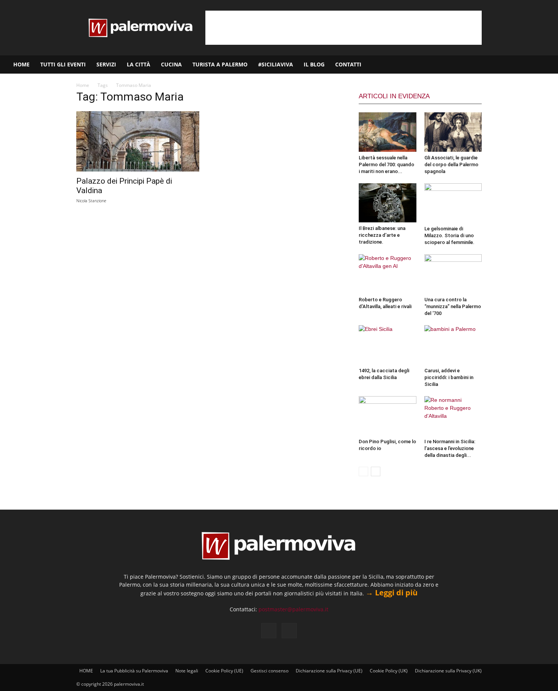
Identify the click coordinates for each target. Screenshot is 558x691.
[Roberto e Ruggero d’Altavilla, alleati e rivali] (387, 274)
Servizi (106, 64)
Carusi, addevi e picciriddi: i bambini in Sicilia (448, 377)
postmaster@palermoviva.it (293, 609)
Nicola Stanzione (91, 200)
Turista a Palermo (219, 64)
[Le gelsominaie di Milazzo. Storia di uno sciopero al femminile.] (453, 203)
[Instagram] (528, 64)
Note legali (186, 670)
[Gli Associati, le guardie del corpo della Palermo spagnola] (453, 132)
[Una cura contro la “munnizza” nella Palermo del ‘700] (453, 274)
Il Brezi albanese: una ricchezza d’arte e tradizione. (382, 235)
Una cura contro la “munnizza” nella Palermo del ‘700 (452, 306)
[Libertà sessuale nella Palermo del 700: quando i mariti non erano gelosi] (387, 132)
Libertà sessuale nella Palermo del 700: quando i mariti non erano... (386, 164)
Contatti (348, 64)
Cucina (171, 64)
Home (82, 85)
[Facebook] (515, 64)
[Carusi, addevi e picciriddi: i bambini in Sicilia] (453, 345)
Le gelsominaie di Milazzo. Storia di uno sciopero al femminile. (449, 235)
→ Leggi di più (392, 592)
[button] (549, 65)
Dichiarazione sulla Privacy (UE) (329, 670)
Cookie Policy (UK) (389, 670)
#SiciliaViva (275, 64)
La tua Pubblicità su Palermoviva (134, 670)
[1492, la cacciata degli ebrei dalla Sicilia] (387, 345)
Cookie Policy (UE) (224, 670)
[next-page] (375, 471)
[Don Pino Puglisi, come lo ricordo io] (387, 416)
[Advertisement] (343, 28)
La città (138, 64)
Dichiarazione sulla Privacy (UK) (448, 670)
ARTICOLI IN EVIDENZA (394, 96)
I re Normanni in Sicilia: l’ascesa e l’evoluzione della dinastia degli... (449, 448)
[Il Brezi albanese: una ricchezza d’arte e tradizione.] (387, 203)
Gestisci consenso (269, 670)
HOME (21, 64)
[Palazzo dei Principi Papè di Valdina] (137, 141)
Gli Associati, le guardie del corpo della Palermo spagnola (451, 164)
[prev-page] (363, 471)
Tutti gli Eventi (63, 64)
